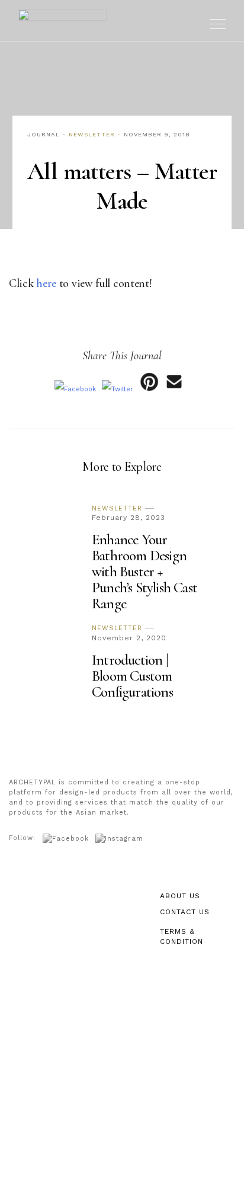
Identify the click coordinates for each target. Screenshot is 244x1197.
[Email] (174, 389)
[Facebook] (75, 389)
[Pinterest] (149, 389)
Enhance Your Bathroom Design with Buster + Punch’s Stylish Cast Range (144, 571)
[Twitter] (117, 389)
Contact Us (185, 912)
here (46, 283)
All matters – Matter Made (122, 186)
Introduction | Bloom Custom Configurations (132, 676)
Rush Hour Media (138, 1179)
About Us (180, 896)
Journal (43, 134)
